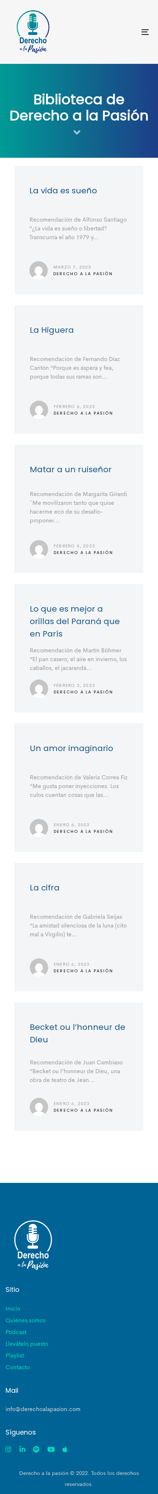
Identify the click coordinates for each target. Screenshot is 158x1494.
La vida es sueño (79, 230)
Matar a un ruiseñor (79, 509)
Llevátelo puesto (27, 1344)
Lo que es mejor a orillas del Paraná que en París (79, 648)
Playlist (15, 1356)
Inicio (13, 1309)
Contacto (18, 1368)
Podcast (16, 1333)
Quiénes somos (26, 1321)
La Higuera (79, 369)
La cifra (79, 927)
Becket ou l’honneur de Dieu (79, 1066)
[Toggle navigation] (125, 32)
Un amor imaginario (79, 788)
